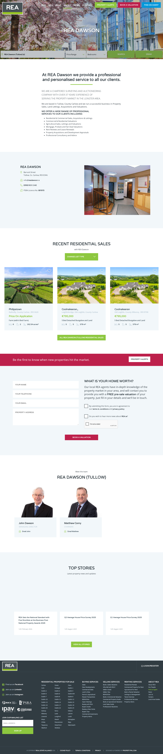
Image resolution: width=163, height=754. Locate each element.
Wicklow (57, 728)
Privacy (98, 750)
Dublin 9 (70, 696)
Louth (70, 716)
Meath (57, 719)
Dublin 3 (57, 691)
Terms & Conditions (82, 750)
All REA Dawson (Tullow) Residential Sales (81, 337)
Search (121, 54)
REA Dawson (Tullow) (14, 54)
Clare (69, 685)
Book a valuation (129, 5)
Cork (42, 688)
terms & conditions (101, 409)
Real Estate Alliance (44, 750)
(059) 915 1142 (30, 185)
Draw (149, 54)
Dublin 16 (44, 705)
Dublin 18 (71, 705)
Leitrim (70, 713)
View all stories (81, 644)
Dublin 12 (71, 699)
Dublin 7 (44, 696)
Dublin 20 (44, 708)
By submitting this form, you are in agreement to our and (109, 407)
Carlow (43, 685)
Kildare (70, 711)
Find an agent (151, 5)
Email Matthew (73, 531)
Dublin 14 (58, 702)
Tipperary (44, 725)
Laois (56, 713)
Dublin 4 (70, 691)
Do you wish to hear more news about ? (108, 416)
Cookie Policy (65, 750)
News (77, 5)
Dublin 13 (44, 702)
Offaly (43, 722)
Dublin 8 (57, 696)
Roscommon (59, 722)
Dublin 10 (44, 699)
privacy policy (118, 409)
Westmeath (71, 725)
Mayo (43, 719)
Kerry (56, 711)
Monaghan (71, 719)
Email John (26, 531)
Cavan (57, 685)
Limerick (44, 716)
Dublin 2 (44, 691)
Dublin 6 (57, 694)
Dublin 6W (71, 694)
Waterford (58, 725)
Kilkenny (44, 713)
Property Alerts (105, 5)
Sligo (69, 722)
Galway (43, 711)
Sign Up (18, 731)
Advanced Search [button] (153, 53)
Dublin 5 (44, 694)
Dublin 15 (71, 702)
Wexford (44, 728)
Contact (87, 5)
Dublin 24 (71, 708)
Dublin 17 (58, 705)
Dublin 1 (70, 688)
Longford (58, 716)
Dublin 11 (58, 699)
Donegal (57, 688)
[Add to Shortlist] (49, 271)
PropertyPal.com (129, 750)
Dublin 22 (58, 708)
